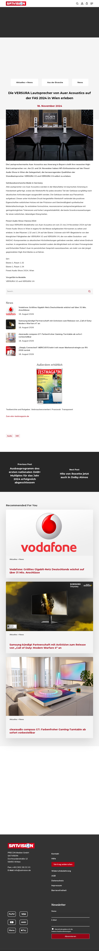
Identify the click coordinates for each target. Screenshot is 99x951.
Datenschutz (57, 880)
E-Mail (54, 920)
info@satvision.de (22, 870)
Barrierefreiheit (59, 890)
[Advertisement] (49, 60)
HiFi (17, 436)
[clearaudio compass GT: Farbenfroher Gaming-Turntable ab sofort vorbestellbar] (49, 697)
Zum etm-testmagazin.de (17, 416)
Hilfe (53, 858)
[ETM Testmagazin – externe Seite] (49, 405)
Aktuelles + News (17, 559)
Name (53, 911)
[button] (91, 3)
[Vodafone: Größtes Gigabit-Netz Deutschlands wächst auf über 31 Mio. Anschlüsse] (49, 544)
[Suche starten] (89, 291)
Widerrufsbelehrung (61, 871)
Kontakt (55, 853)
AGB (53, 875)
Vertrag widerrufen (63, 864)
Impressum (56, 885)
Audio (9, 436)
